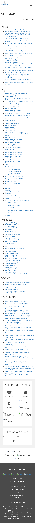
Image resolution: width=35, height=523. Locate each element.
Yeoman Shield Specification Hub (14, 176)
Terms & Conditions (17, 495)
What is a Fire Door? (10, 159)
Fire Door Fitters (9, 127)
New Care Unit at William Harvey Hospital (16, 312)
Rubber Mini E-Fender (10, 238)
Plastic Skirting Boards (11, 255)
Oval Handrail (8, 229)
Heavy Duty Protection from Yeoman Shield (17, 74)
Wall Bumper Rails (10, 120)
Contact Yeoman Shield (11, 195)
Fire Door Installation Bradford (13, 110)
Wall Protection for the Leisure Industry (15, 288)
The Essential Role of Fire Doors (14, 55)
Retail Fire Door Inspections (15, 168)
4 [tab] (21, 441)
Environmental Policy (17, 487)
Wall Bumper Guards (10, 149)
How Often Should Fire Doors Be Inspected (17, 50)
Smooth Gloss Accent (11, 181)
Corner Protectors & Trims (12, 253)
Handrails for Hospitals (11, 144)
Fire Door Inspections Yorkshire (13, 152)
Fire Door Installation (14, 170)
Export (6, 281)
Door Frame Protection (11, 270)
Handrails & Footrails (14, 187)
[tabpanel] (10, 437)
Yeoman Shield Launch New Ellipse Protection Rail (18, 53)
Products (7, 190)
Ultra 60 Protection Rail (11, 245)
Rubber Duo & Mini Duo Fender (13, 240)
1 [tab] (14, 441)
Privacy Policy (8, 193)
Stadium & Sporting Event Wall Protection (16, 284)
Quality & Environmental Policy (13, 192)
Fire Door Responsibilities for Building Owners (17, 31)
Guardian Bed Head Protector (13, 260)
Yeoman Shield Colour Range (13, 183)
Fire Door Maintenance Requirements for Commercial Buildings (16, 94)
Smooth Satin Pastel (10, 180)
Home (25, 19)
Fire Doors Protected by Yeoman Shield (15, 356)
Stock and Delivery (13, 202)
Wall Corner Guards (10, 129)
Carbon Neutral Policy (17, 489)
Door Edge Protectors (11, 272)
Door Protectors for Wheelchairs (14, 132)
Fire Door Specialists (10, 125)
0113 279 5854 (18, 479)
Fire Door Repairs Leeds (11, 158)
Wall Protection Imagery (11, 262)
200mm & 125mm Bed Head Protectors (16, 258)
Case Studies (11, 207)
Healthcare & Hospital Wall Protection (15, 291)
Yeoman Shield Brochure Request (14, 178)
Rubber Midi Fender (10, 236)
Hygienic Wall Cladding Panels (13, 223)
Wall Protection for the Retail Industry (15, 286)
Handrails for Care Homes (12, 146)
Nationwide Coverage (14, 205)
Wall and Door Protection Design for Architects (18, 282)
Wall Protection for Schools (12, 293)
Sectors (7, 198)
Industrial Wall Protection (11, 289)
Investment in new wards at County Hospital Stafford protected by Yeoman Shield (19, 369)
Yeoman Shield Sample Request (13, 197)
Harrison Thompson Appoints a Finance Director (18, 57)
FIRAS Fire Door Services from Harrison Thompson (19, 70)
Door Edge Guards (10, 137)
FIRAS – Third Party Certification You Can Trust (17, 105)
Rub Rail (7, 246)
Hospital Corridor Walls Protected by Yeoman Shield (19, 366)
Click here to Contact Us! (17, 502)
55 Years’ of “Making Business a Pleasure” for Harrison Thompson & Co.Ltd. (17, 59)
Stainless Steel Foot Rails (11, 257)
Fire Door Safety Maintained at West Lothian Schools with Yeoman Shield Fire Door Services (18, 314)
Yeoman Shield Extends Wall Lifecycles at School (18, 300)
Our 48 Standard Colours (15, 185)
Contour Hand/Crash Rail (11, 228)
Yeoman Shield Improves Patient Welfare (16, 301)
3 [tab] (19, 441)
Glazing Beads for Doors (11, 269)
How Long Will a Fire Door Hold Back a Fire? (17, 38)
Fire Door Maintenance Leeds (13, 156)
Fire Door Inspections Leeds (12, 161)
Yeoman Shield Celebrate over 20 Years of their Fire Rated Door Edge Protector (19, 64)
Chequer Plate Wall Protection (13, 233)
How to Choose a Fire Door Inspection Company (18, 33)
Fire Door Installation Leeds (12, 142)
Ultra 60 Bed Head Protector (12, 234)
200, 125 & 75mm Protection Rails (14, 248)
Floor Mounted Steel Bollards (13, 241)
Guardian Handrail (9, 243)
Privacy (17, 492)
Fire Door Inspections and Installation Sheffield (17, 115)
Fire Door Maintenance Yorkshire (14, 154)
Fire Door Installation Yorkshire (13, 139)
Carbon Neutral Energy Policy (13, 124)
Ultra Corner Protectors (11, 252)
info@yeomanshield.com (19, 481)
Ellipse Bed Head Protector (12, 224)
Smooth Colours (9, 175)
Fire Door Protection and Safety (13, 62)
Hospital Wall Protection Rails (13, 147)
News (9, 209)
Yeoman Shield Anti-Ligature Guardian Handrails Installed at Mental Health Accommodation (18, 317)
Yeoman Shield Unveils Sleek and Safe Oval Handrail (19, 52)
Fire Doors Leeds (9, 141)
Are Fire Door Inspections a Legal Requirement (17, 113)
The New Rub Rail (9, 86)
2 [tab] (16, 441)
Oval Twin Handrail (10, 226)
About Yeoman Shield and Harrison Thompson (17, 200)
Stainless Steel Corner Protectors (14, 250)
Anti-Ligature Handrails (11, 334)
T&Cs (6, 164)
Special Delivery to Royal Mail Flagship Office (17, 375)
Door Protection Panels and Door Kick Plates (17, 274)
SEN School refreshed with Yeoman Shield (16, 310)
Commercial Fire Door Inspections (14, 112)
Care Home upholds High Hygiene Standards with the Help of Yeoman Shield (18, 321)
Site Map (7, 163)
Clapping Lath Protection (11, 267)
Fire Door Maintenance (14, 171)
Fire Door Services (10, 166)
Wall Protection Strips (10, 263)
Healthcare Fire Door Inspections (14, 151)
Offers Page (8, 188)
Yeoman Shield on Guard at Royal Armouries (17, 361)
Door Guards (8, 122)
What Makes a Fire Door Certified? (14, 30)
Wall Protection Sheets (11, 96)
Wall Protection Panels (11, 265)
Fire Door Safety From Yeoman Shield (15, 72)
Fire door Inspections (14, 173)
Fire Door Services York (11, 108)
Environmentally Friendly (14, 204)
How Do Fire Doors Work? (12, 106)
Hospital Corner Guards (11, 130)
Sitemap (17, 498)
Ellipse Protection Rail (10, 231)
